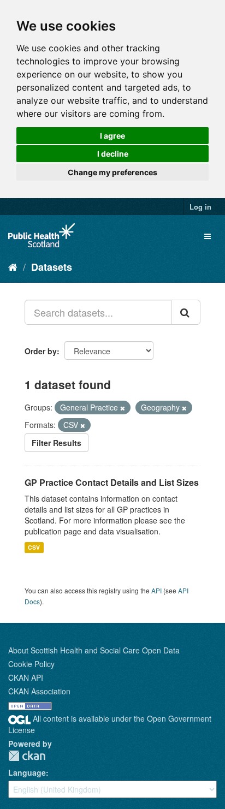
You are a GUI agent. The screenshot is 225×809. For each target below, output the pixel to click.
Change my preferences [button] (112, 172)
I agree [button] (112, 135)
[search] (185, 312)
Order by (41, 351)
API (156, 590)
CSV (34, 547)
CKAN (26, 756)
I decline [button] (112, 153)
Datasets (51, 267)
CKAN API (25, 677)
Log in (200, 206)
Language (27, 772)
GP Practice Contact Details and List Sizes (112, 482)
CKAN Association (39, 691)
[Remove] (122, 407)
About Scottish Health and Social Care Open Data (94, 650)
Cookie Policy (31, 663)
